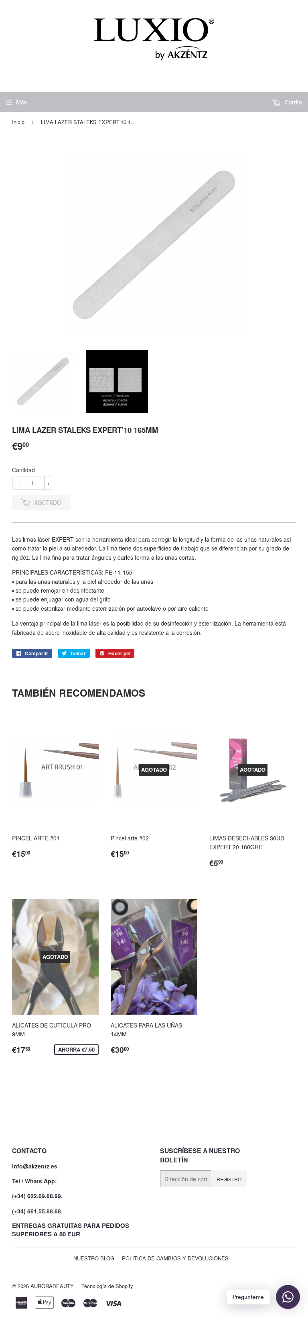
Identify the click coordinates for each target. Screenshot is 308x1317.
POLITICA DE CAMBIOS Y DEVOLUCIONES (175, 1258)
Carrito (292, 102)
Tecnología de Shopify (107, 1286)
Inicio (18, 122)
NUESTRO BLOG (93, 1258)
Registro (229, 1179)
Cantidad (23, 470)
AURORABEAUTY (52, 1286)
